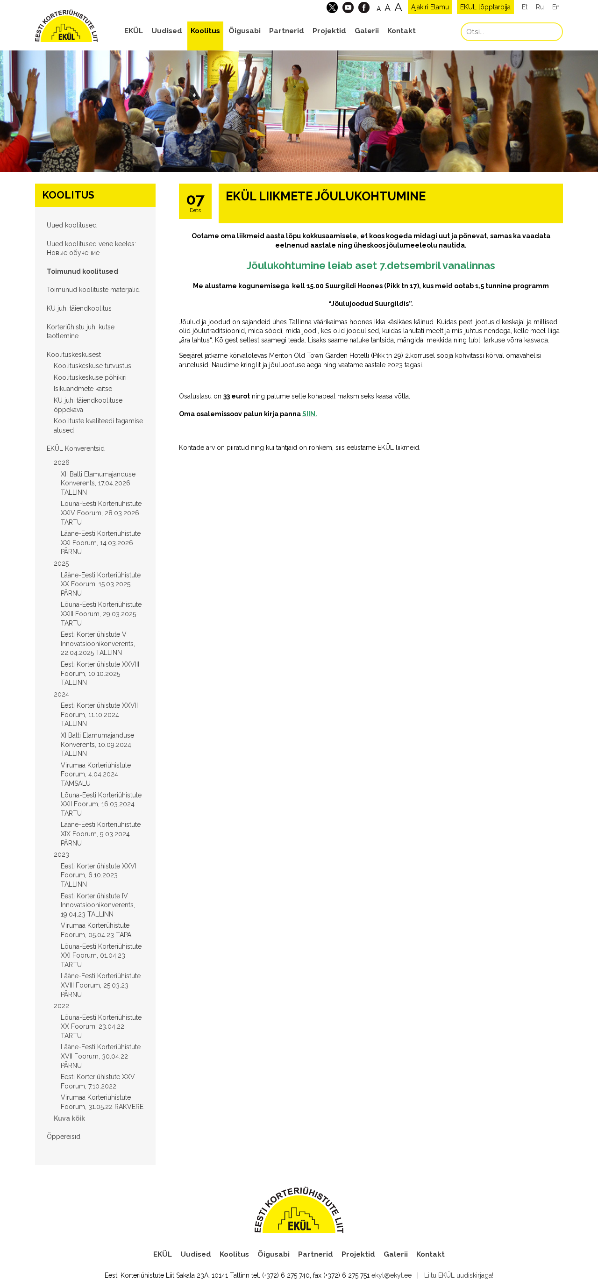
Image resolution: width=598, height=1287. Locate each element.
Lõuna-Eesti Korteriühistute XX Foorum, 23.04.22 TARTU (101, 1026)
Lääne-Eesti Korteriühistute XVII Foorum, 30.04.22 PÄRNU (101, 1056)
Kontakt (401, 31)
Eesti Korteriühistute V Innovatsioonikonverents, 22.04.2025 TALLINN (98, 643)
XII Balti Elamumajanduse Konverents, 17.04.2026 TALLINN (98, 483)
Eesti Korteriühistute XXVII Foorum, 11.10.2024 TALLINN (99, 714)
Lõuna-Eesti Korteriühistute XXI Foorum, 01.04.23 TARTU (101, 955)
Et (524, 7)
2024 (61, 694)
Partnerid (286, 31)
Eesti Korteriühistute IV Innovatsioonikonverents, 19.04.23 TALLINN (98, 905)
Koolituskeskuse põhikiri (90, 377)
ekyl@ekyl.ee (391, 1275)
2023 (61, 854)
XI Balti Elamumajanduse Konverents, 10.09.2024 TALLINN (97, 744)
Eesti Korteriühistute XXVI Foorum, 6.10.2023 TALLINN (98, 875)
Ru (540, 7)
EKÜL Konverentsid (76, 448)
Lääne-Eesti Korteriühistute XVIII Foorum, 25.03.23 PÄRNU (101, 985)
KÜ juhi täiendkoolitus (79, 308)
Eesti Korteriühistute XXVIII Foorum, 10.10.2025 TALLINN (100, 673)
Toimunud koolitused (82, 271)
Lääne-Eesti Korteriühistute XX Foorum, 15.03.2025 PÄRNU (101, 584)
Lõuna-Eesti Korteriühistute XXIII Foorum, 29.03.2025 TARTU (101, 613)
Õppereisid (63, 1136)
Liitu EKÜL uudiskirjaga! (458, 1275)
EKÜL (133, 31)
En (556, 7)
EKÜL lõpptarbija (485, 7)
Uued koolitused (72, 225)
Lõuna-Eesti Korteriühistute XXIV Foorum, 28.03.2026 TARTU (101, 513)
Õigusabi (244, 31)
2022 (61, 1006)
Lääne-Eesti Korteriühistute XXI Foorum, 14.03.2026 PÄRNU (101, 542)
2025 (61, 563)
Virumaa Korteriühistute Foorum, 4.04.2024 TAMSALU (96, 774)
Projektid (329, 31)
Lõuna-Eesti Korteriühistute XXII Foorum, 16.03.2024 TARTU (101, 804)
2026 (62, 462)
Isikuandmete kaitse (83, 388)
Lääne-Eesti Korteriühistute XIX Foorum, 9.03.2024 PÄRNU (101, 833)
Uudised (166, 31)
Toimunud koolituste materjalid (93, 289)
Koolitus (205, 31)
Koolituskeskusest (74, 354)
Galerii (367, 31)
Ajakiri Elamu (430, 7)
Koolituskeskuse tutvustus (92, 366)
